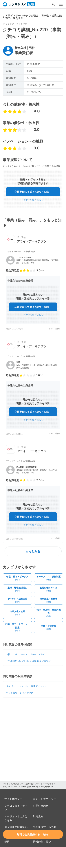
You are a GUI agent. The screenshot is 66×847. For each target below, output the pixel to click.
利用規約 (38, 816)
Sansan (24, 654)
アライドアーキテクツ (44, 784)
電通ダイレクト (38, 686)
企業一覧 (29, 784)
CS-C (42, 654)
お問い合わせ (40, 805)
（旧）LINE (11, 654)
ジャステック (26, 692)
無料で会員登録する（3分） (33, 834)
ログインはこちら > (33, 200)
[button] (33, 290)
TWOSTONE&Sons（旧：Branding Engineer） (29, 660)
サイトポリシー (13, 798)
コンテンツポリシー (44, 798)
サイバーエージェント (17, 686)
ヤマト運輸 (11, 692)
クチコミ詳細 (54, 329)
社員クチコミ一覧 (10, 786)
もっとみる (33, 551)
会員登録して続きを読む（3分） (33, 191)
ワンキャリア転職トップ (13, 784)
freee (33, 654)
